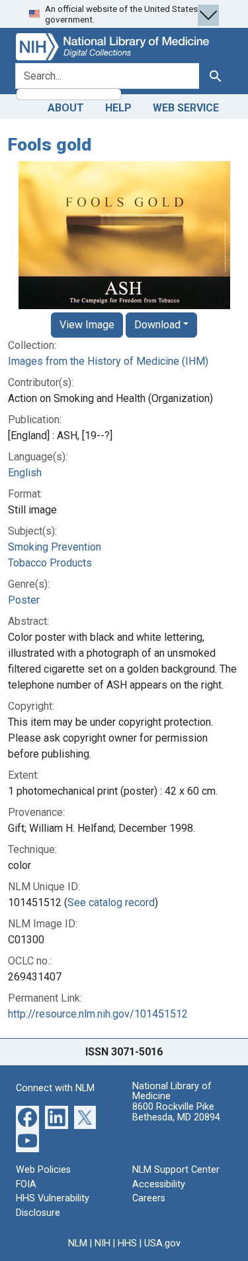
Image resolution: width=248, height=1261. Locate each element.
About (66, 107)
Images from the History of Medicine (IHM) (108, 361)
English (25, 472)
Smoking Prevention (54, 547)
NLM (77, 1243)
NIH (102, 1243)
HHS (127, 1243)
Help (118, 107)
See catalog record (111, 902)
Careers (148, 1198)
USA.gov (162, 1243)
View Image (87, 324)
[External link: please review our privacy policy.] (27, 1116)
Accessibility (158, 1184)
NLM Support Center (176, 1169)
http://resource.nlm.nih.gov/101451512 (98, 1014)
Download (157, 324)
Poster (24, 600)
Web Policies (43, 1169)
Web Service (186, 107)
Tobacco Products (50, 563)
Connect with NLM (55, 1088)
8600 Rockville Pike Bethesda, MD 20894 (176, 1112)
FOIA (26, 1184)
